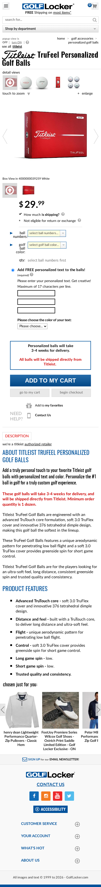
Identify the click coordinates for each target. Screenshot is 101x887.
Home (61, 38)
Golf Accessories (82, 38)
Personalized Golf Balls (83, 42)
